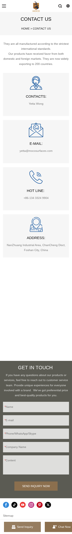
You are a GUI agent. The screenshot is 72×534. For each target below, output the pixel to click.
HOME (25, 28)
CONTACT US (42, 28)
